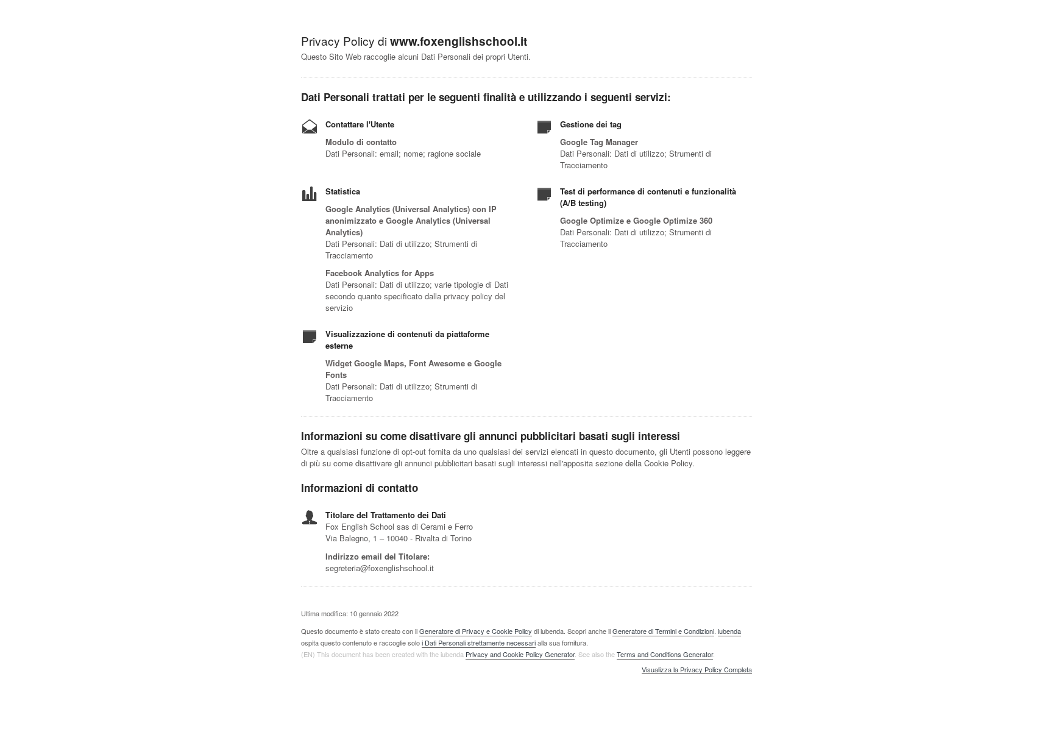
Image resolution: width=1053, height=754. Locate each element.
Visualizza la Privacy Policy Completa (697, 670)
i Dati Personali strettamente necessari (479, 642)
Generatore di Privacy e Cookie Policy (475, 631)
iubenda (729, 631)
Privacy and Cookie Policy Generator (520, 654)
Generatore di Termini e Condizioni (663, 631)
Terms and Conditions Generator (665, 654)
